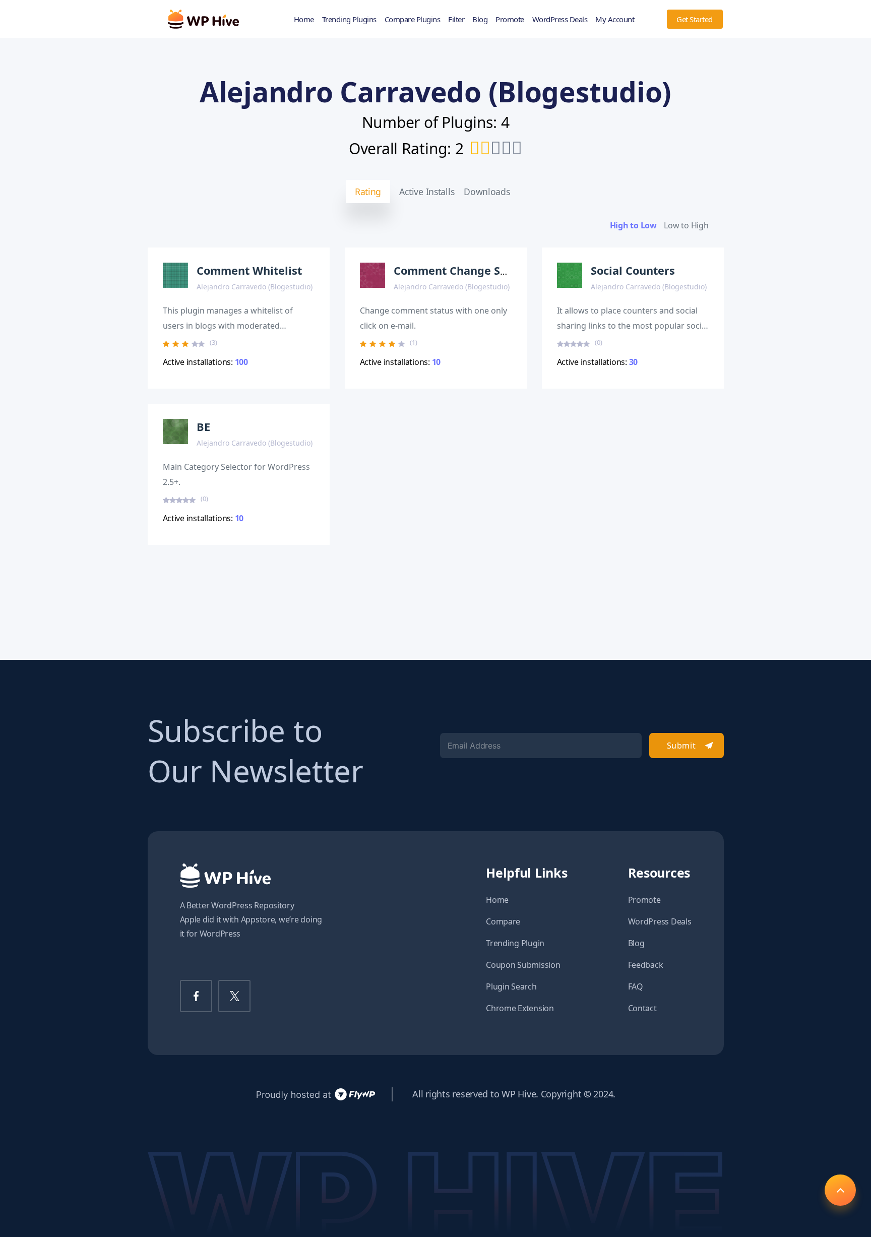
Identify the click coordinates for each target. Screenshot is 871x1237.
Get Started (694, 19)
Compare (503, 921)
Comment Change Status (461, 270)
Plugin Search (511, 986)
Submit (681, 745)
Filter (456, 19)
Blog (479, 19)
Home (304, 19)
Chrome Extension (520, 1008)
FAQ (635, 986)
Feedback (645, 964)
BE (203, 426)
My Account (614, 19)
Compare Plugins (413, 19)
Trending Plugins (349, 19)
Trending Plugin (515, 943)
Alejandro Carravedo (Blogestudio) (255, 286)
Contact (642, 1008)
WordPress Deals (560, 19)
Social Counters (633, 270)
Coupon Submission (523, 964)
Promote (509, 19)
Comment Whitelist (249, 270)
